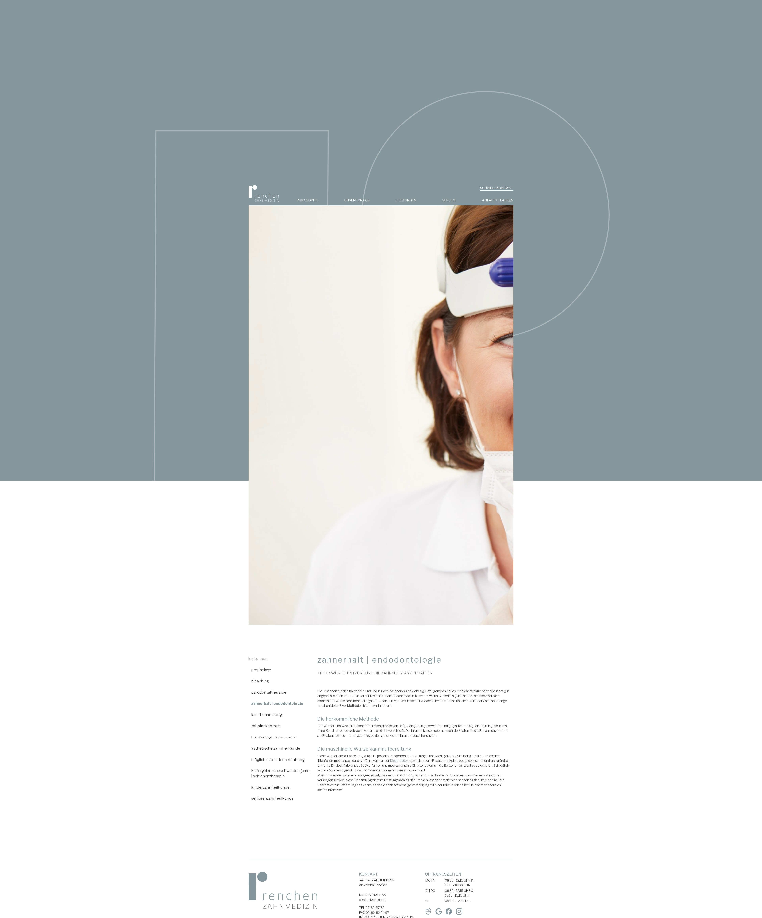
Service (449, 200)
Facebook (449, 911)
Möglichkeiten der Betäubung (277, 759)
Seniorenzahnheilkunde (272, 798)
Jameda (428, 911)
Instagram (459, 911)
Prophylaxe (261, 669)
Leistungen (406, 200)
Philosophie (307, 200)
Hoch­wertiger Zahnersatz (273, 737)
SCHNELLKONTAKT (496, 188)
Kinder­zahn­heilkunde (270, 787)
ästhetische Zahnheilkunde (275, 748)
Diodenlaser (399, 761)
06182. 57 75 (375, 908)
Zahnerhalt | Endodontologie (277, 703)
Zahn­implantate (265, 725)
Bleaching (260, 681)
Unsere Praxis (357, 200)
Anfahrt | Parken (497, 200)
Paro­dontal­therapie (268, 692)
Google (438, 911)
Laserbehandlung (266, 714)
